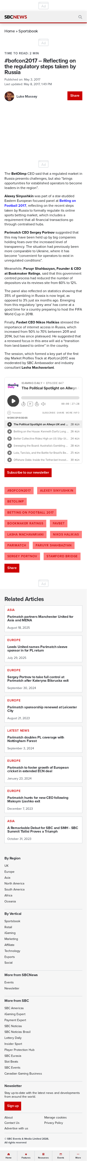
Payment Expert (15, 1020)
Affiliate (9, 945)
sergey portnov (22, 556)
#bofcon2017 (19, 490)
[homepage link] (15, 17)
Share (74, 95)
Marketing (11, 939)
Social (8, 962)
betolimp (15, 501)
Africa (8, 895)
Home (9, 31)
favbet (59, 523)
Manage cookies (55, 1117)
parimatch (16, 545)
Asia (7, 877)
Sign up (12, 1105)
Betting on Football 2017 (30, 512)
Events (9, 982)
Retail (8, 927)
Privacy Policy (53, 1123)
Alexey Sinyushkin (56, 490)
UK (6, 865)
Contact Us (12, 1123)
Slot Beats (11, 1061)
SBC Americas (14, 1008)
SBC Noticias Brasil (17, 1032)
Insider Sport (13, 1044)
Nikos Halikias (66, 534)
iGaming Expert (14, 1014)
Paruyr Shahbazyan (54, 545)
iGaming (10, 933)
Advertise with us (16, 1128)
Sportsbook (28, 31)
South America (14, 889)
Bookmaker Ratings (25, 523)
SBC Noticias (13, 1026)
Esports (9, 957)
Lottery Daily (13, 1038)
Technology (12, 951)
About (8, 1117)
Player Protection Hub (19, 1050)
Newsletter (11, 988)
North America (14, 883)
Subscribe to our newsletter (28, 472)
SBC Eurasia (12, 1056)
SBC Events (12, 1067)
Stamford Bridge (62, 556)
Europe (9, 871)
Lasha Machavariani (25, 534)
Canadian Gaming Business (23, 1073)
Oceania (10, 901)
